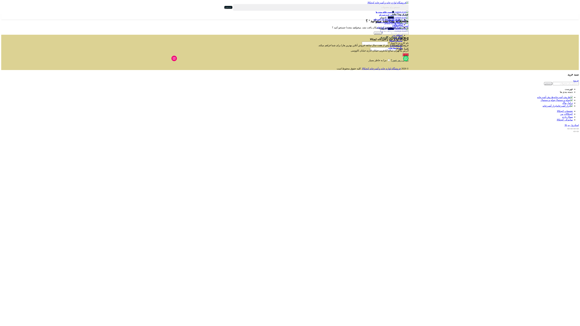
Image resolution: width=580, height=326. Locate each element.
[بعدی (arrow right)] (574, 131)
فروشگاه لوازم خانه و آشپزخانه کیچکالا (381, 68)
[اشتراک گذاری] (574, 128)
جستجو (228, 7)
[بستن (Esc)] (577, 128)
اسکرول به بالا (572, 125)
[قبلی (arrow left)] (577, 131)
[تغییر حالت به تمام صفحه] (571, 128)
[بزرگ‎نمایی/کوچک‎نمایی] (568, 128)
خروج (576, 80)
